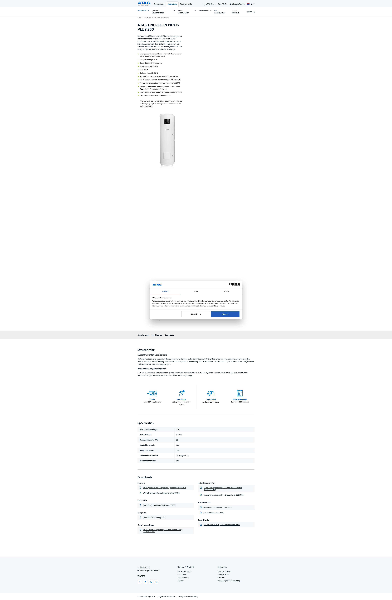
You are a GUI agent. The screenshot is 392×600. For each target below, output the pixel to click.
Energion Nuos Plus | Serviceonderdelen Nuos (222, 525)
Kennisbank (182, 574)
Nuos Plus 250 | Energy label (154, 517)
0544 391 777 (145, 567)
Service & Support (184, 571)
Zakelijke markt (186, 4)
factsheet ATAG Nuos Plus (213, 512)
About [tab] (226, 291)
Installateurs (172, 4)
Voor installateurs (224, 571)
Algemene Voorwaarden (167, 597)
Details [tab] (196, 291)
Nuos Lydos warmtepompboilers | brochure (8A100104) (164, 488)
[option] (167, 141)
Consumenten (159, 4)
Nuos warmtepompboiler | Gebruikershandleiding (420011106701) (162, 531)
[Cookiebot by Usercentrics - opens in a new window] (231, 284)
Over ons (221, 577)
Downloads (169, 335)
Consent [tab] (165, 291)
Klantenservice (183, 577)
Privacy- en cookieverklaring (188, 597)
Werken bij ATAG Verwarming (229, 581)
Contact (181, 581)
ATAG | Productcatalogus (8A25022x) (218, 507)
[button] (250, 3)
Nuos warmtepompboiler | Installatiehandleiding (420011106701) (223, 489)
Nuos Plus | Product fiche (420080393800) (159, 505)
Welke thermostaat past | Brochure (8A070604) (161, 493)
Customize (194, 314)
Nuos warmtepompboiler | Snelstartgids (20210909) (224, 495)
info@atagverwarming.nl (150, 570)
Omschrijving (143, 335)
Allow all (225, 314)
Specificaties (157, 335)
